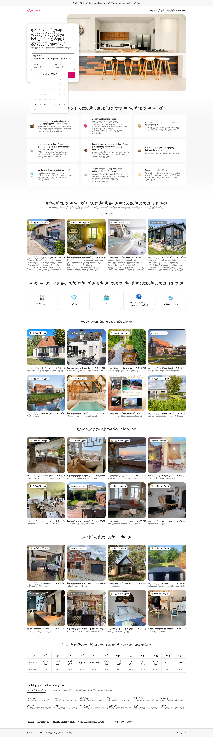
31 (35, 110)
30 (64, 105)
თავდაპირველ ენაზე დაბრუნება (127, 3)
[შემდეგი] (111, 214)
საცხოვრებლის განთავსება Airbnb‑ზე (167, 10)
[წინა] (102, 214)
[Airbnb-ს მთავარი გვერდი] (33, 10)
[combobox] (53, 58)
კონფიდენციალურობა (54, 733)
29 (59, 105)
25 (40, 105)
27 (50, 105)
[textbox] (42, 67)
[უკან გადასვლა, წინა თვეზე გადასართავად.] (35, 74)
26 (45, 105)
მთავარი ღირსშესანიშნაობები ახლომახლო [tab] (94, 690)
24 (35, 105)
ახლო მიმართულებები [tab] (36, 690)
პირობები (69, 733)
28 (55, 105)
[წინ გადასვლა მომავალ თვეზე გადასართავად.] (64, 74)
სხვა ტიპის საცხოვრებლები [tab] (61, 690)
